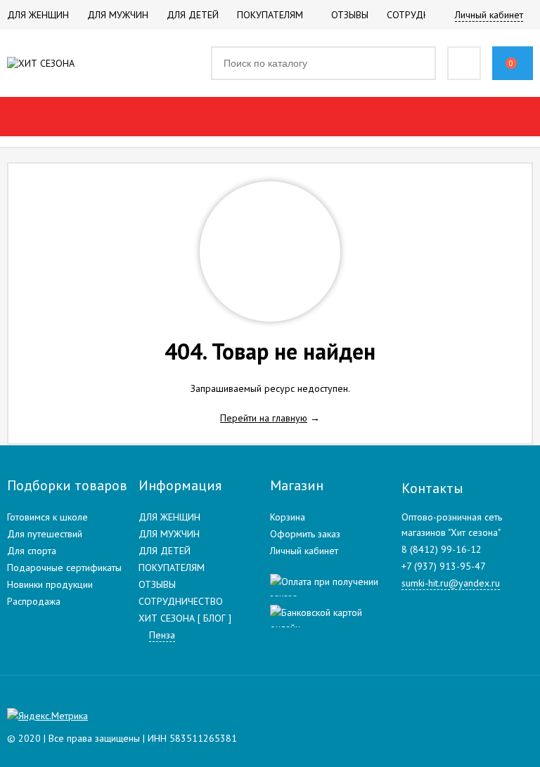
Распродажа (33, 601)
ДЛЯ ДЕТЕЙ (165, 550)
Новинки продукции (50, 584)
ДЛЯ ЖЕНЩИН (169, 517)
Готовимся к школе (47, 517)
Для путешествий (44, 533)
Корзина (287, 517)
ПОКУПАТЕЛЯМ (172, 567)
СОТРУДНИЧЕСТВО (181, 601)
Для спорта (31, 550)
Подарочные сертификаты (64, 567)
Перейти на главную (263, 418)
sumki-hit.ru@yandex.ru (450, 583)
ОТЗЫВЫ (157, 584)
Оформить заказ (305, 533)
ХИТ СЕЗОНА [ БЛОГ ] (185, 618)
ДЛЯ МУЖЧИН (169, 533)
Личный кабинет (304, 550)
